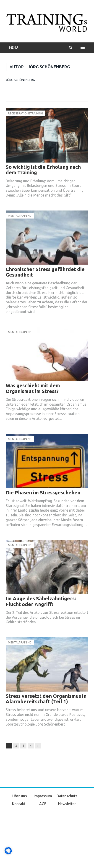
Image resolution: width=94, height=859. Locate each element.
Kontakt (18, 804)
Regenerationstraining (25, 113)
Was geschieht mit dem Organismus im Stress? (33, 388)
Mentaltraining (19, 215)
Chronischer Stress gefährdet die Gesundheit (45, 271)
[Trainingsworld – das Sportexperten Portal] (47, 22)
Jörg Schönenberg (20, 79)
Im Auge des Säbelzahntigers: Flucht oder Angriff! (41, 601)
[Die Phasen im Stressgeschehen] (47, 461)
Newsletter (67, 804)
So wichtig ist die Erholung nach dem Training (43, 169)
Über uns (19, 796)
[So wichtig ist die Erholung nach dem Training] (47, 135)
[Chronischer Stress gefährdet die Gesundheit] (47, 238)
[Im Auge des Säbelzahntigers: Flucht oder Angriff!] (47, 567)
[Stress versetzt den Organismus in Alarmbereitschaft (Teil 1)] (47, 664)
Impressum (43, 796)
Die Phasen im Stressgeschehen (43, 492)
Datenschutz (67, 796)
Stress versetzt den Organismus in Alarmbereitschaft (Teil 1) (46, 698)
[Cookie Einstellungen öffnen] (8, 853)
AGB (43, 804)
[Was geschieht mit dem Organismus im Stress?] (47, 354)
